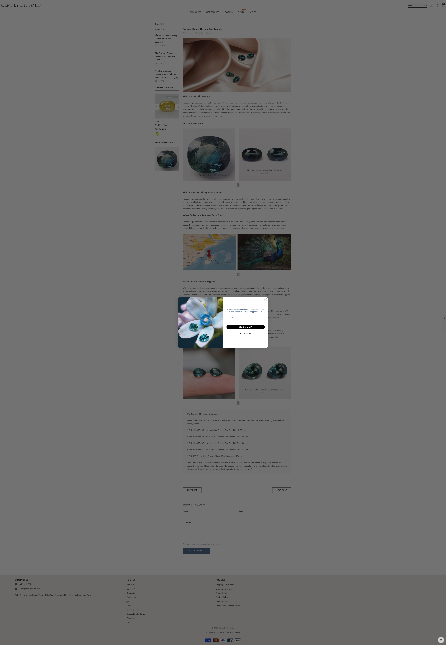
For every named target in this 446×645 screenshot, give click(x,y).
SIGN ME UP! (246, 327)
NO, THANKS (245, 334)
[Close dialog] (265, 299)
